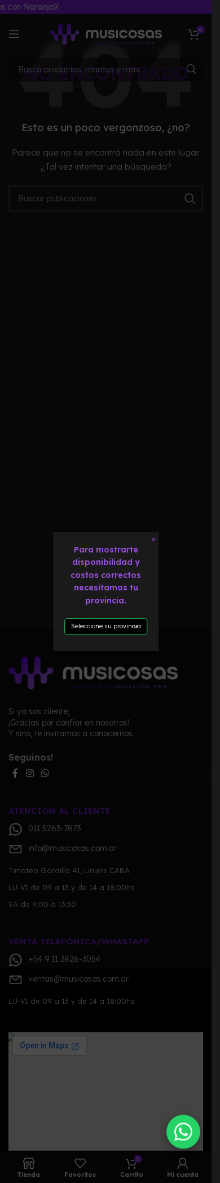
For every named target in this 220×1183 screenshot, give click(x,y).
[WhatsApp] (183, 1132)
